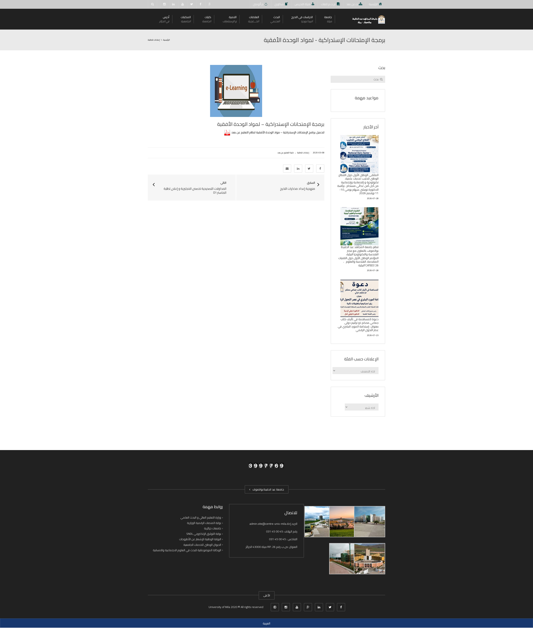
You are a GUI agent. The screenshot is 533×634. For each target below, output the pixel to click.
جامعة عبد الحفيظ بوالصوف (267, 489)
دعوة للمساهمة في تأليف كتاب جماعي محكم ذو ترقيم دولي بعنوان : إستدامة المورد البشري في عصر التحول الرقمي (358, 324)
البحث (275, 19)
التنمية (230, 19)
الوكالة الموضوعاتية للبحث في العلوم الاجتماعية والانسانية (187, 550)
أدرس (164, 19)
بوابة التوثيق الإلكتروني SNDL (203, 533)
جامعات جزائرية (212, 528)
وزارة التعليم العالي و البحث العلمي (200, 517)
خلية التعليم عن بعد (286, 153)
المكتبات (186, 19)
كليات (206, 19)
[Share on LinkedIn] (298, 168)
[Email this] (287, 168)
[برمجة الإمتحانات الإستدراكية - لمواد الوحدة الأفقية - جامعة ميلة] (368, 19)
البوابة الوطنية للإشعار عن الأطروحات (200, 539)
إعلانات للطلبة (303, 153)
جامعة (328, 19)
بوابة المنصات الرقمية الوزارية (204, 523)
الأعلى (266, 595)
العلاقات (253, 19)
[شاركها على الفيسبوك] (320, 168)
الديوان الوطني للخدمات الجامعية (202, 544)
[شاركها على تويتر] (309, 168)
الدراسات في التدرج (302, 19)
